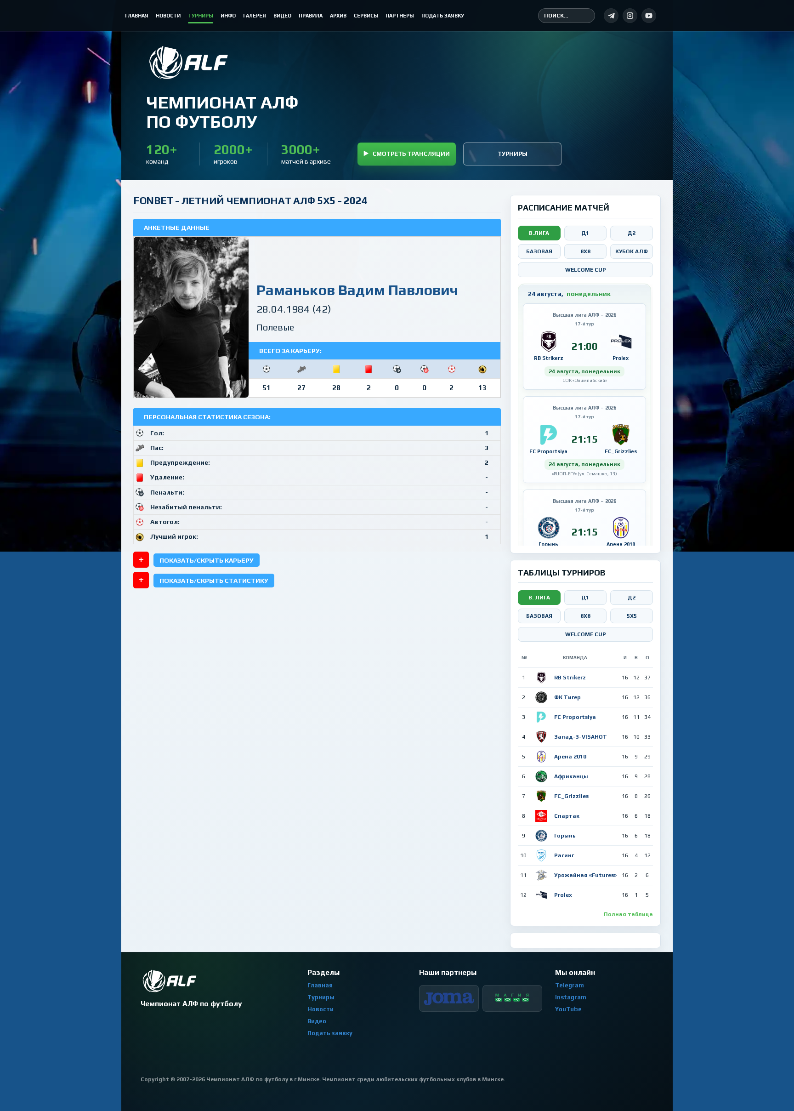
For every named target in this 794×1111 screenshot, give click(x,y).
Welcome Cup (585, 270)
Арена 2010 (570, 756)
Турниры (512, 153)
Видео (316, 1021)
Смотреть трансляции (411, 153)
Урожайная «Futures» (585, 875)
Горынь (565, 835)
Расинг (564, 855)
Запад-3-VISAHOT (580, 737)
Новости (320, 1009)
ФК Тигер (567, 697)
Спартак (566, 816)
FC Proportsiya (575, 717)
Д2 (631, 233)
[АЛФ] (222, 62)
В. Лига (539, 597)
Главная (320, 985)
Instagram (570, 997)
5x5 (632, 616)
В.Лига (539, 233)
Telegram (569, 985)
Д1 (585, 233)
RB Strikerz (570, 677)
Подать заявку (329, 1033)
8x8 (585, 251)
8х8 (585, 616)
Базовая (539, 251)
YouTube (568, 1009)
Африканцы (571, 776)
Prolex (563, 895)
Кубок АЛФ (631, 251)
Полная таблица (628, 914)
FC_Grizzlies (571, 796)
